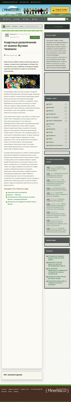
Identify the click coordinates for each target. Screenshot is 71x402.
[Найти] (67, 19)
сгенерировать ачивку (58, 63)
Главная (3, 389)
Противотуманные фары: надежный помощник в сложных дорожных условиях (56, 215)
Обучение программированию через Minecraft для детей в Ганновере (56, 230)
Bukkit (50, 104)
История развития (36, 389)
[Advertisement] (22, 286)
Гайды (26, 19)
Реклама (4, 391)
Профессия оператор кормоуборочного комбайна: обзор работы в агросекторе (56, 223)
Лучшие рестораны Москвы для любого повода (58, 189)
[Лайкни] (4, 55)
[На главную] (11, 10)
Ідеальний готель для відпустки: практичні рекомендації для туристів (57, 175)
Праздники (51, 129)
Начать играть (37, 2)
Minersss (50, 111)
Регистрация (50, 26)
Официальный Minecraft (10, 2)
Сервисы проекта (13, 389)
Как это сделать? (53, 117)
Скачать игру (25, 2)
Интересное (52, 114)
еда (51, 188)
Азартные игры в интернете (17, 192)
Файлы (50, 139)
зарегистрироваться (52, 57)
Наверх (16, 391)
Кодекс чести (25, 389)
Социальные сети (55, 180)
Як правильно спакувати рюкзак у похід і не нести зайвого (56, 168)
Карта (35, 19)
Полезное (51, 124)
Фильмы (51, 142)
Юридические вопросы (55, 145)
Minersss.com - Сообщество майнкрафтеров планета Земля (57, 390)
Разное (50, 132)
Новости (7, 19)
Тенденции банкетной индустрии (57, 200)
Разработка (52, 135)
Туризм (52, 167)
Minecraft (51, 107)
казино (52, 192)
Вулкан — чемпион (14, 195)
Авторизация (59, 26)
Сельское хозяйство (56, 220)
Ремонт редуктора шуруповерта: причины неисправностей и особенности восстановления (56, 206)
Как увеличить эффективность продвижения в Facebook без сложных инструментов (56, 182)
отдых (52, 173)
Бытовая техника (55, 204)
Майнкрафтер (13, 34)
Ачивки (17, 19)
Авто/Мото (53, 212)
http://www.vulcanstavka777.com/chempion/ (17, 121)
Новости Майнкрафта (55, 120)
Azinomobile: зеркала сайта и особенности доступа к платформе (57, 194)
